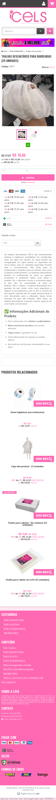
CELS (52, 67)
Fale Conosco (9, 648)
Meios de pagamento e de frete (17, 665)
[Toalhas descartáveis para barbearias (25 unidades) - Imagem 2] (34, 134)
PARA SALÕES (11, 624)
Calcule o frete (8, 235)
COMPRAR (29, 178)
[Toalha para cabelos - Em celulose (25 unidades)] (27, 516)
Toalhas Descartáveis (34, 51)
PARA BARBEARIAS (16, 51)
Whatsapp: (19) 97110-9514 (12, 716)
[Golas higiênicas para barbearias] (27, 404)
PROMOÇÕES (11, 633)
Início (5, 51)
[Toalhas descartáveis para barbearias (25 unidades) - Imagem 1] (22, 134)
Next (51, 41)
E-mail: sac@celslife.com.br (12, 719)
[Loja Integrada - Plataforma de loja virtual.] (28, 793)
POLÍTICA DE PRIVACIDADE (18, 669)
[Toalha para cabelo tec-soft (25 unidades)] (27, 573)
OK (37, 243)
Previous (5, 42)
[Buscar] (41, 31)
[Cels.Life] (28, 16)
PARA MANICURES (14, 620)
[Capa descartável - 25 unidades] (27, 459)
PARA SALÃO (10, 656)
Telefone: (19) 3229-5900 (11, 713)
